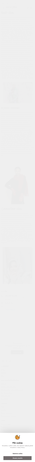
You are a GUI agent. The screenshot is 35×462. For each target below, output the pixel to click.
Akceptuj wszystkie (17, 458)
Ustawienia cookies (17, 453)
